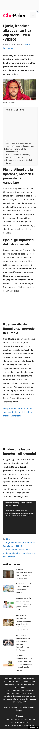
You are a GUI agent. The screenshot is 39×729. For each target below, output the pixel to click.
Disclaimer (30, 725)
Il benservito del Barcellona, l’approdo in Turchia (18, 155)
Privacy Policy (19, 725)
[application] (19, 517)
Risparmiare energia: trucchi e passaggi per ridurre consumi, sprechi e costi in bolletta (23, 604)
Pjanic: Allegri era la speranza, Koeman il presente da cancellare (20, 144)
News (8, 539)
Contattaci (19, 710)
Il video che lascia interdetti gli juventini (19, 161)
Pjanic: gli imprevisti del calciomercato (16, 150)
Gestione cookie (33, 727)
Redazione (9, 725)
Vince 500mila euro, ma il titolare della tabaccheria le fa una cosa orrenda (19, 553)
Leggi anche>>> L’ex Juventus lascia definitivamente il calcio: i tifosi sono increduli (18, 412)
